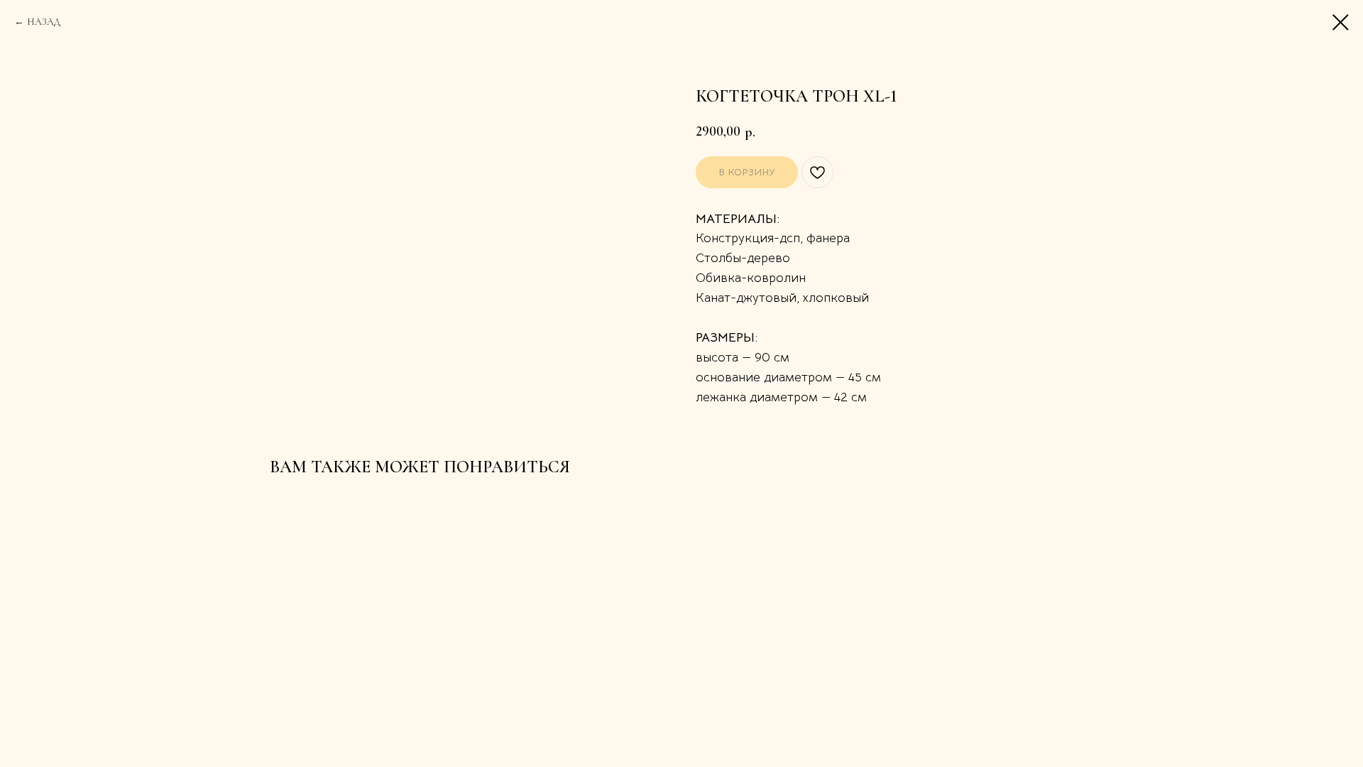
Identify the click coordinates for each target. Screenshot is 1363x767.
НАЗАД (43, 22)
